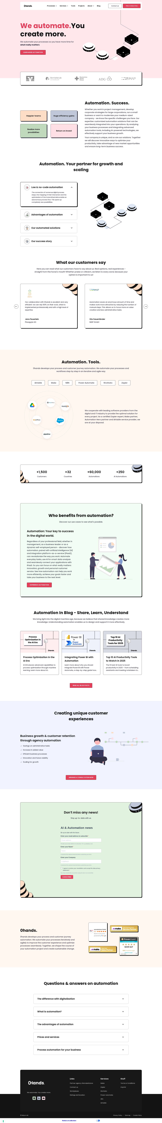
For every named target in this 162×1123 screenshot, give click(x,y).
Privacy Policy (117, 1115)
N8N (67, 383)
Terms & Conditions (128, 1083)
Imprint (123, 1087)
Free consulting (132, 6)
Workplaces (74, 1091)
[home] (31, 6)
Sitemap (127, 1115)
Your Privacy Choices (87, 1121)
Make (53, 383)
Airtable (38, 383)
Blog (98, 6)
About (90, 6)
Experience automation (39, 585)
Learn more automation (33, 52)
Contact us (115, 6)
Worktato (108, 383)
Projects (81, 6)
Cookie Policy (137, 1115)
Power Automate (86, 383)
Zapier (125, 383)
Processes (51, 6)
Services (63, 6)
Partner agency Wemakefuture (81, 1083)
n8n (101, 1099)
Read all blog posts (81, 685)
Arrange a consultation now (81, 777)
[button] (52, 6)
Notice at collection (69, 1121)
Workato (103, 1091)
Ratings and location (77, 1095)
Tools (73, 6)
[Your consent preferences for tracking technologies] (3, 1121)
